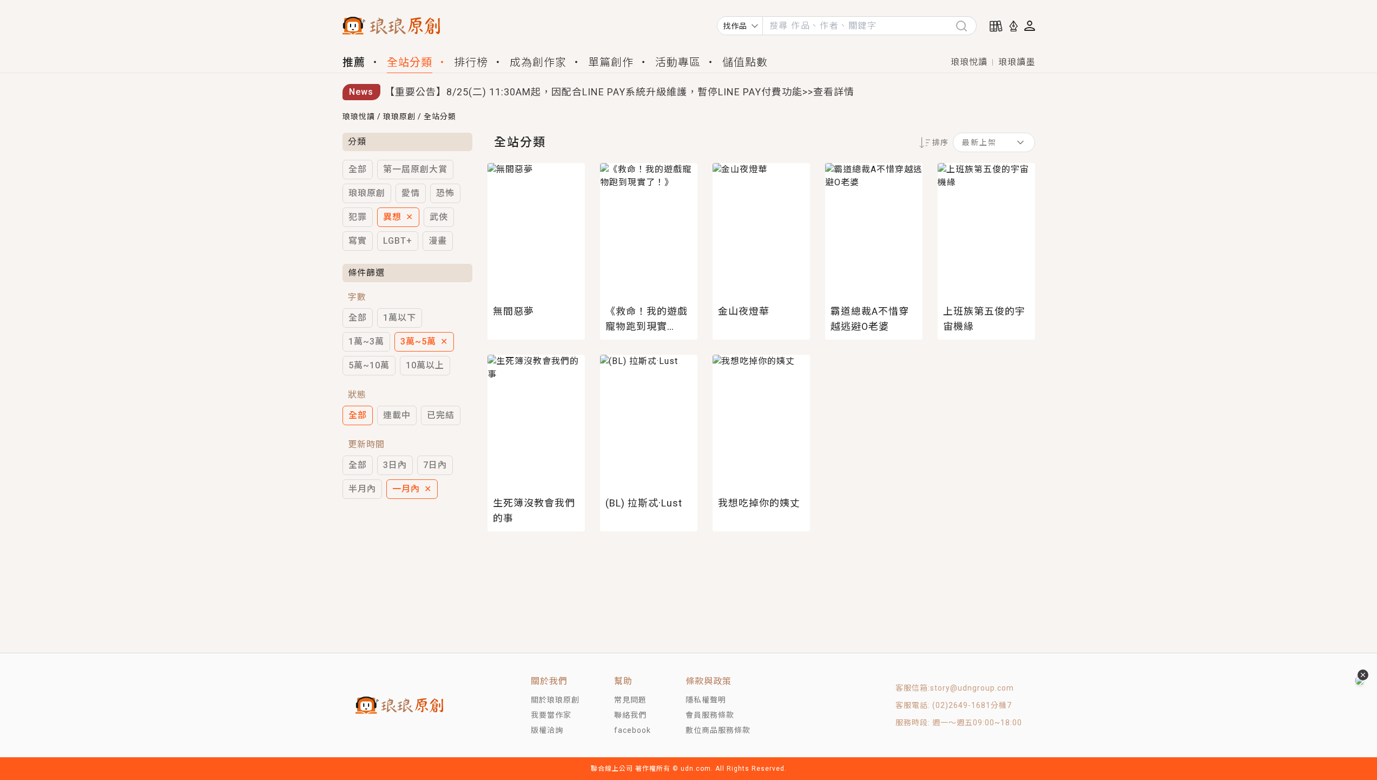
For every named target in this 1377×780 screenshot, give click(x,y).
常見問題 (630, 700)
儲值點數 (745, 62)
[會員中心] (1029, 26)
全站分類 (409, 62)
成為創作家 (538, 62)
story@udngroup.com (972, 688)
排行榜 (471, 62)
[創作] (1013, 26)
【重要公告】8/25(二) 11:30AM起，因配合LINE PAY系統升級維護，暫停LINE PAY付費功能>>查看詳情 (619, 92)
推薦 (353, 62)
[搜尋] (966, 25)
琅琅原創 (399, 116)
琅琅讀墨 (1016, 62)
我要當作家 (551, 715)
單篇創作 (611, 62)
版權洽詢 (547, 730)
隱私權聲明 (706, 700)
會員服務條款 (710, 715)
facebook (632, 730)
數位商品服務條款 (718, 730)
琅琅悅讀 (969, 62)
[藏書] (996, 26)
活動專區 (678, 62)
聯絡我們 (630, 715)
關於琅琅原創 (555, 700)
